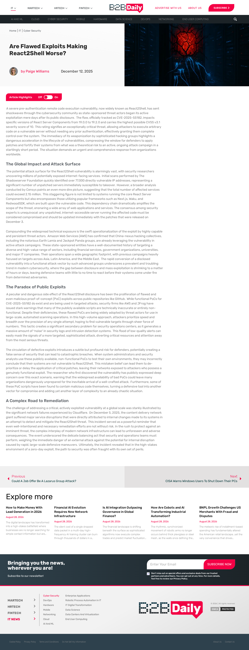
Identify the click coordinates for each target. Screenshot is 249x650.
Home (12, 30)
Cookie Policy (15, 642)
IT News (14, 619)
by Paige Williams (35, 71)
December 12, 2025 (77, 71)
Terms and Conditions (49, 642)
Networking (166, 19)
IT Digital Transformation (78, 605)
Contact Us (230, 642)
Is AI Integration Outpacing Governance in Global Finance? (122, 512)
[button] (235, 19)
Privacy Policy (30, 642)
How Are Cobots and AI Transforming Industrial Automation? (168, 512)
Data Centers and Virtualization (82, 614)
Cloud (35, 19)
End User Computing (195, 19)
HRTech (59, 8)
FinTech (84, 8)
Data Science (124, 19)
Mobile (80, 19)
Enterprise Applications (77, 595)
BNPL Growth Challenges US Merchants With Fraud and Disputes (220, 512)
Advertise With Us (168, 8)
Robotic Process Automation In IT (83, 600)
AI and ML (17, 19)
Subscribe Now (219, 564)
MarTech (34, 8)
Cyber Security (58, 19)
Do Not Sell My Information (74, 642)
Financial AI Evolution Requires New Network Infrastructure (71, 512)
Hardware (100, 19)
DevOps (145, 19)
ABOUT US (195, 8)
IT (12, 8)
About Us (217, 642)
